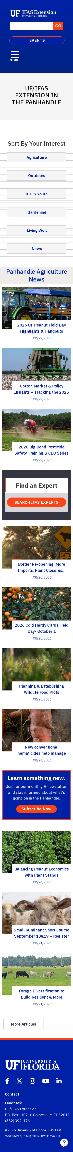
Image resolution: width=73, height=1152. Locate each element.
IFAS (50, 1130)
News (37, 248)
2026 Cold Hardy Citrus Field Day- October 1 (42, 628)
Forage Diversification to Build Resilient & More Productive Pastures (41, 994)
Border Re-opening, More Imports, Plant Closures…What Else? (41, 567)
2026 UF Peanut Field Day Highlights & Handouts (41, 328)
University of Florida (31, 1130)
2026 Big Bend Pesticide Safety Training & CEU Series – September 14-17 (42, 450)
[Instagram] (33, 1080)
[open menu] (15, 52)
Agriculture (37, 157)
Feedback (13, 1102)
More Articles (23, 1024)
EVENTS (37, 40)
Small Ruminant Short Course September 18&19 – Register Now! (41, 933)
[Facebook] (7, 1080)
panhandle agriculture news (36, 275)
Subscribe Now (36, 809)
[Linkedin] (59, 1080)
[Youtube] (46, 1080)
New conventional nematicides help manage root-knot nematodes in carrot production (41, 750)
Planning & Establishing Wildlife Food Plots (41, 689)
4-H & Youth (37, 193)
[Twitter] (19, 1080)
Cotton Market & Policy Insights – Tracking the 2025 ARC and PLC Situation (41, 389)
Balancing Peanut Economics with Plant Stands (41, 872)
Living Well (37, 230)
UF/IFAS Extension (20, 1108)
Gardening (36, 212)
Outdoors (36, 175)
